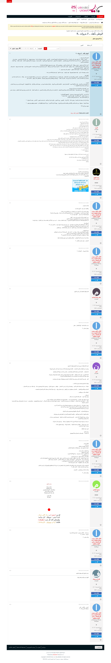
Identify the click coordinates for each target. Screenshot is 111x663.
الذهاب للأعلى (12, 647)
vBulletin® (55, 654)
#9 (10, 440)
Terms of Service (21, 647)
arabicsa (99, 647)
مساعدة (44, 647)
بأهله (75, 113)
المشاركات (98, 45)
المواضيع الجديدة (99, 19)
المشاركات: (99, 79)
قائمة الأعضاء (84, 19)
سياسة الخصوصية (31, 647)
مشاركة (95, 82)
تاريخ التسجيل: (99, 76)
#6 (10, 288)
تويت (96, 85)
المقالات (86, 16)
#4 (10, 202)
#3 (10, 169)
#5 (10, 248)
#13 (10, 604)
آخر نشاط (89, 45)
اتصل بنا (38, 647)
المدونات (93, 16)
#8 (10, 363)
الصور (82, 45)
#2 (10, 119)
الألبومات (70, 16)
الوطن (77, 113)
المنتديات (100, 16)
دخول (10, 1)
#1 (10, 53)
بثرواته (72, 113)
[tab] (98, 45)
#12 (10, 570)
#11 (10, 530)
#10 (10, 481)
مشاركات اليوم (91, 19)
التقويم (78, 19)
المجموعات (78, 16)
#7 (10, 322)
